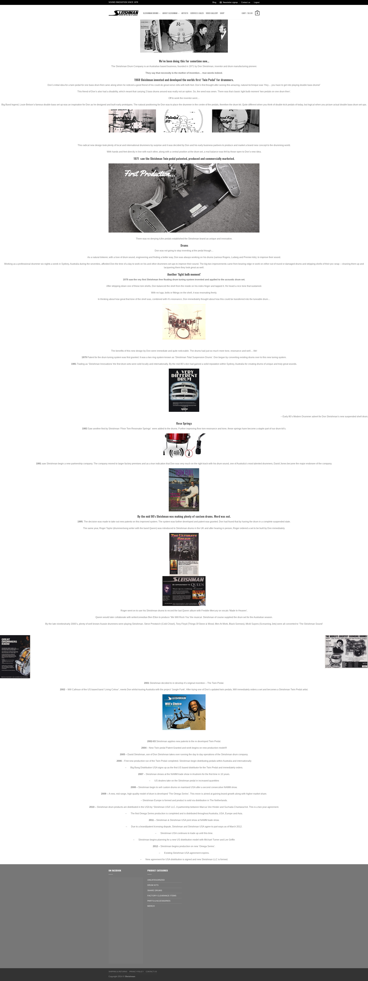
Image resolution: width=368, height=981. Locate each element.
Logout (256, 2)
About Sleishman (169, 13)
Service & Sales (197, 13)
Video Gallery (212, 13)
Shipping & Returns (118, 972)
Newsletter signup (230, 2)
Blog (214, 2)
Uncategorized (156, 880)
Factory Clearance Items (161, 895)
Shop (222, 13)
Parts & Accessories (158, 901)
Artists (184, 13)
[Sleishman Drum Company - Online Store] (124, 12)
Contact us (245, 2)
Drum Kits (152, 885)
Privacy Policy (136, 972)
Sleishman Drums (150, 13)
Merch (151, 906)
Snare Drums (154, 890)
